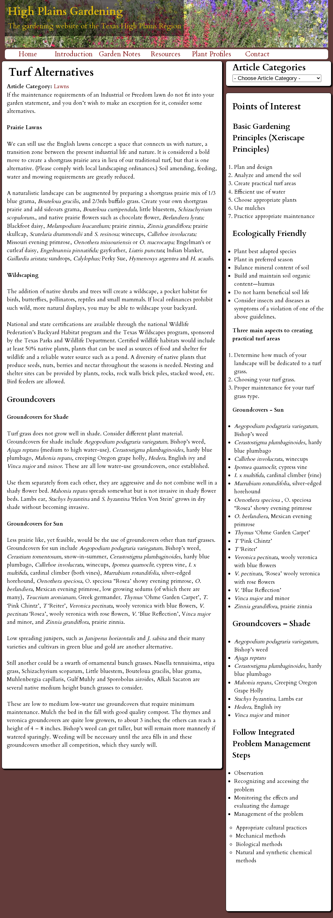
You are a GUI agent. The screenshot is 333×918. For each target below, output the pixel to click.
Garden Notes (119, 54)
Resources (165, 54)
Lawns (61, 86)
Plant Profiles (211, 54)
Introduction (74, 54)
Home (28, 54)
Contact (257, 54)
